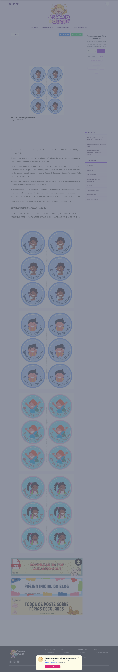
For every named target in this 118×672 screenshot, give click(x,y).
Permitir (53, 667)
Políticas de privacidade (51, 662)
